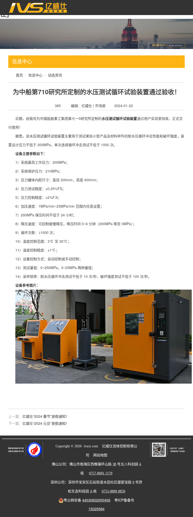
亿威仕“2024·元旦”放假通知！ (45, 423)
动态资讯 (55, 74)
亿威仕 (86, 105)
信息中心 (35, 74)
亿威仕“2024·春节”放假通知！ (45, 416)
